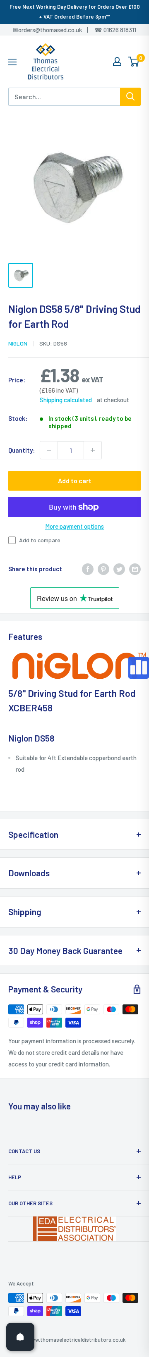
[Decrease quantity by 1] (49, 450)
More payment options (74, 526)
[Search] (130, 97)
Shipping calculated (66, 399)
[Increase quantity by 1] (92, 450)
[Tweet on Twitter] (119, 568)
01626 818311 (119, 29)
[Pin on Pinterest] (103, 568)
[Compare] (138, 668)
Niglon (17, 343)
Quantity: (21, 450)
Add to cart (74, 480)
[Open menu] (12, 62)
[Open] (20, 1337)
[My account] (117, 61)
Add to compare (39, 540)
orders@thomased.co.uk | (57, 29)
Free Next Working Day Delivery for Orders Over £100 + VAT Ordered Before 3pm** (75, 11)
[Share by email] (135, 568)
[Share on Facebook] (88, 568)
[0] (134, 62)
